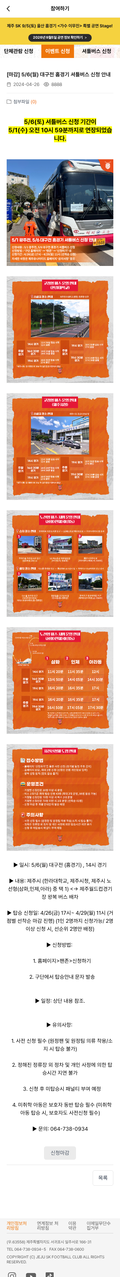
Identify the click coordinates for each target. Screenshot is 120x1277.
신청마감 (60, 1153)
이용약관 (72, 1225)
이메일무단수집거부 (99, 1225)
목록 (103, 1178)
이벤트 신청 (57, 51)
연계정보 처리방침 (47, 1225)
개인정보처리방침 (17, 1225)
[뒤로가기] (9, 8)
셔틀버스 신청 (96, 51)
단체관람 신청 (18, 51)
